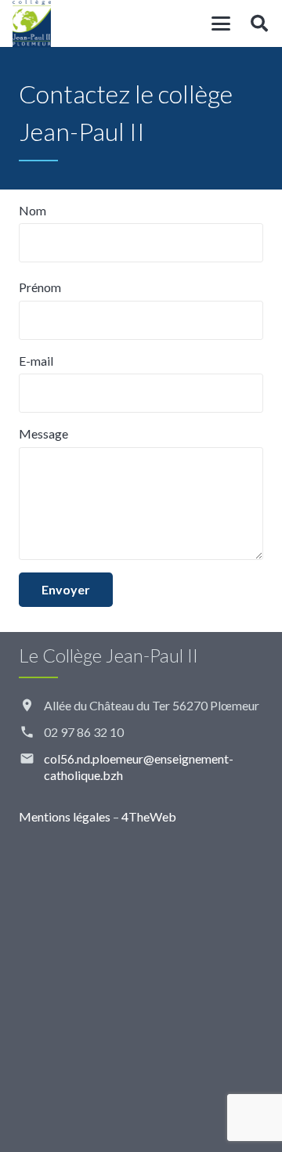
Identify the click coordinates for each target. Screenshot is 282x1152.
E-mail (36, 360)
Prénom (40, 287)
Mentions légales (64, 816)
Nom (32, 210)
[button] (220, 23)
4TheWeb (148, 816)
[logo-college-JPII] (32, 23)
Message (43, 433)
